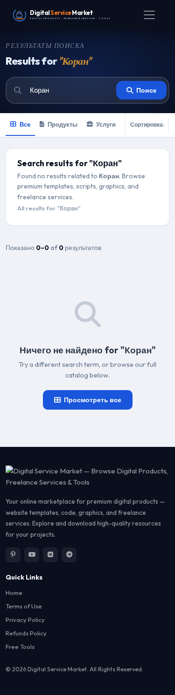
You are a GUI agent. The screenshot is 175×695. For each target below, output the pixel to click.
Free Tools (20, 646)
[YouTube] (31, 554)
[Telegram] (69, 554)
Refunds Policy (26, 633)
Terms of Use (24, 606)
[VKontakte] (50, 554)
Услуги (106, 124)
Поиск (146, 90)
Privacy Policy (25, 619)
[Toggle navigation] (149, 15)
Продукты (62, 124)
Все (25, 124)
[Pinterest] (13, 554)
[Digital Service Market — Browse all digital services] (87, 477)
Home (14, 592)
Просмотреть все (92, 400)
